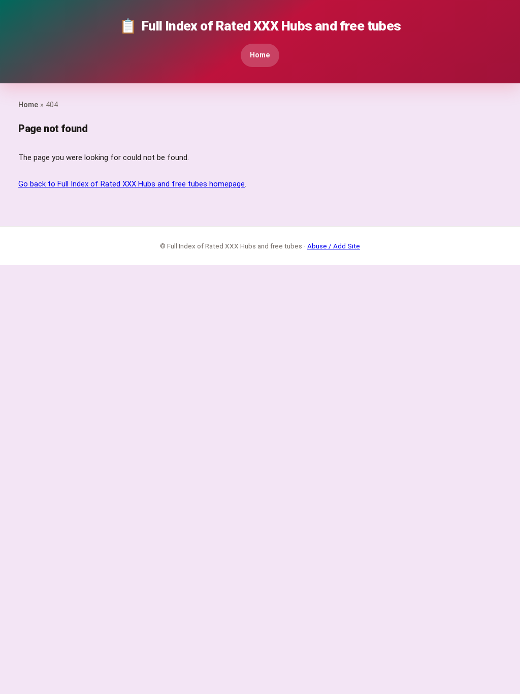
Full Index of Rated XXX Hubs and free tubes (260, 26)
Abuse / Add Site (333, 246)
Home (260, 55)
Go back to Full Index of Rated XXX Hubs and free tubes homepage (131, 183)
